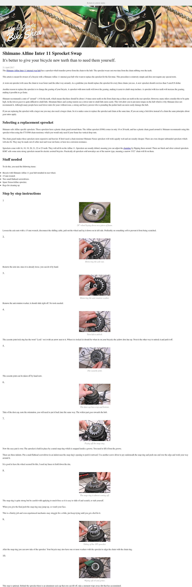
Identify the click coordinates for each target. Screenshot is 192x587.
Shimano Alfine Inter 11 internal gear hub (23, 70)
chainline (127, 148)
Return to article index (96, 2)
